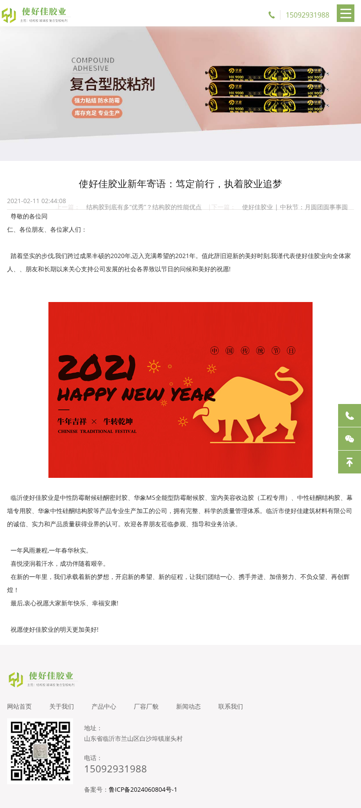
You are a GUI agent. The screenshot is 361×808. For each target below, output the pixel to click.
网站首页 (19, 706)
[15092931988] (349, 415)
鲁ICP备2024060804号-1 (143, 789)
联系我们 (230, 706)
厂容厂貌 (146, 706)
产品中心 (104, 706)
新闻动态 (188, 706)
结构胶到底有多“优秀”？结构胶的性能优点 (144, 207)
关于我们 (61, 706)
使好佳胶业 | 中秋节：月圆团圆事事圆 (295, 207)
